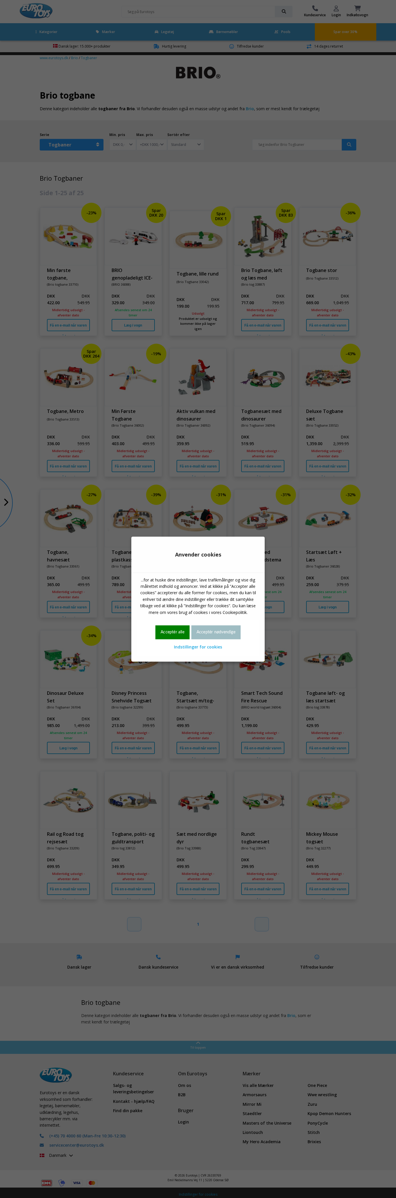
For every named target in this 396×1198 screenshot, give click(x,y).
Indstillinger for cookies (198, 647)
